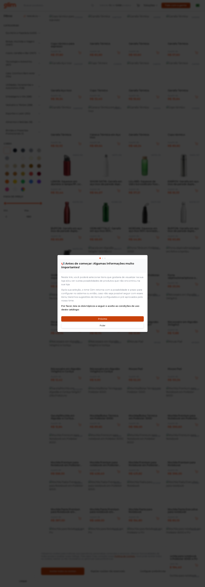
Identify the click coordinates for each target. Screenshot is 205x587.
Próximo (102, 319)
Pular (102, 325)
